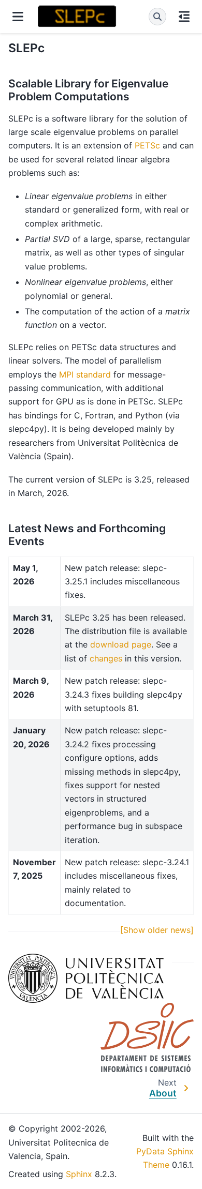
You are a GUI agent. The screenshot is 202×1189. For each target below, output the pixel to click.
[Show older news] (157, 930)
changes (106, 658)
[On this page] (184, 16)
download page (120, 644)
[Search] (157, 16)
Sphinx (79, 1174)
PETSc (147, 145)
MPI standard (85, 374)
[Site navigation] (17, 16)
